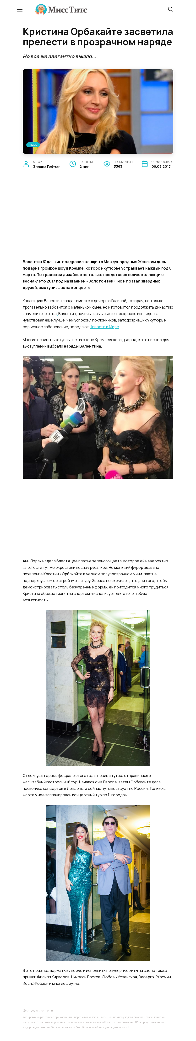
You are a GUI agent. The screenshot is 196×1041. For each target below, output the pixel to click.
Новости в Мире (104, 326)
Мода (33, 144)
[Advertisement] (98, 219)
